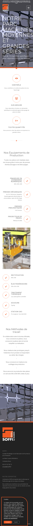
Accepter (8, 522)
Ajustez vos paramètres (10, 518)
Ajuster (16, 522)
